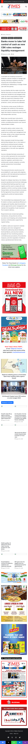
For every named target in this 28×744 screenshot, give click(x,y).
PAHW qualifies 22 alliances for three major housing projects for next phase (6, 546)
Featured (8, 34)
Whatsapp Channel (16, 265)
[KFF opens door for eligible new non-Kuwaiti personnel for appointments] (21, 556)
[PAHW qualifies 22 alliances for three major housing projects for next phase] (7, 483)
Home (3, 34)
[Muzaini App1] (14, 297)
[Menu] (2, 7)
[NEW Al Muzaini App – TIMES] (14, 28)
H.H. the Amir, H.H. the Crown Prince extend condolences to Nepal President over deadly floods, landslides (20, 416)
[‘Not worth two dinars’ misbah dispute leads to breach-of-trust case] (21, 427)
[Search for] (26, 7)
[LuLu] (14, 21)
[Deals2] (14, 329)
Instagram (22, 263)
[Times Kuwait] (14, 6)
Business (4, 38)
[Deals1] (14, 14)
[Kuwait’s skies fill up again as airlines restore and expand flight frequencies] (7, 408)
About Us (16, 733)
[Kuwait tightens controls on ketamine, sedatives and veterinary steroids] (7, 556)
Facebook (5, 265)
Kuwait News (18, 38)
